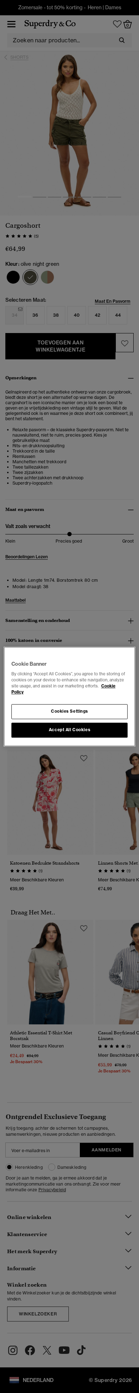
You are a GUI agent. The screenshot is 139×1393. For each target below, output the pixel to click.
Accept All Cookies (69, 729)
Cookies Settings (69, 711)
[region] (70, 697)
